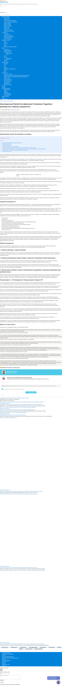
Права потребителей (6, 16)
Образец (5, 67)
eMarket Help (4, 2)
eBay (5, 55)
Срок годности (6, 28)
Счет (5, 66)
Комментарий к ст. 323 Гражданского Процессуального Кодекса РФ (15, 150)
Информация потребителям (9, 31)
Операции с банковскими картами (10, 46)
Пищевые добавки (7, 23)
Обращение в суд (7, 89)
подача (16, 397)
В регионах (4, 665)
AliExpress (5, 57)
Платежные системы (6, 40)
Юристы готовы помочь (7, 151)
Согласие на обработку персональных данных (10, 657)
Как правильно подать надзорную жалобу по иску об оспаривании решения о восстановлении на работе (21, 404)
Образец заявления (7, 93)
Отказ (5, 64)
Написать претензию (8, 38)
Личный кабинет (9, 58)
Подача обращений (7, 94)
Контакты (4, 655)
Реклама (3, 663)
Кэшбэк (5, 45)
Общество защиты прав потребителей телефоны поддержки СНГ (16, 76)
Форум (3, 97)
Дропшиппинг (6, 59)
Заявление (6, 63)
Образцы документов (8, 25)
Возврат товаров (5, 62)
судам (27, 397)
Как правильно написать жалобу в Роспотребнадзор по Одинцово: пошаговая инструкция (18, 567)
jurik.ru (5, 12)
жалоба (13, 397)
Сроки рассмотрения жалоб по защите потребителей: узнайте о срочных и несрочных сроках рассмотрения (22, 643)
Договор (5, 70)
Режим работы (6, 83)
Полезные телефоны (8, 79)
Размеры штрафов (7, 24)
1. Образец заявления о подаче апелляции (10, 146)
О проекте (4, 659)
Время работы (6, 49)
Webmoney (6, 42)
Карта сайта (4, 661)
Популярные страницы (6, 652)
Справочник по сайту (6, 664)
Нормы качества (7, 19)
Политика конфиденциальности (8, 656)
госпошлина (8, 397)
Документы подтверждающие (9, 68)
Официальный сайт (7, 81)
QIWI (5, 41)
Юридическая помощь (6, 88)
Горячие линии (4, 72)
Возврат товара (7, 27)
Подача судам (21, 397)
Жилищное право (9, 53)
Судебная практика (7, 51)
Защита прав (6, 33)
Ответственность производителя (10, 20)
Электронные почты (7, 80)
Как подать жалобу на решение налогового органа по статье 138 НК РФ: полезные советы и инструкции (21, 491)
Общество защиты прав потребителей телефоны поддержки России (16, 75)
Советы (7, 54)
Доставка (4, 87)
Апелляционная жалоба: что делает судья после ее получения (13, 414)
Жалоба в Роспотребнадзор (9, 36)
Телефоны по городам (8, 74)
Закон (5, 71)
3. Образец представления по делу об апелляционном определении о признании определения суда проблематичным (24, 148)
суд (25, 397)
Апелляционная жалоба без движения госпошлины (12, 142)
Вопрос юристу (5, 98)
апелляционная (3, 397)
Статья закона (4, 32)
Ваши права (6, 92)
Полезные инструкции (8, 29)
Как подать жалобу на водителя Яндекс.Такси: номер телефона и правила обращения (17, 409)
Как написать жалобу (8, 37)
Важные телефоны (5, 96)
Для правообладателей (6, 660)
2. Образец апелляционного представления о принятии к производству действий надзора (19, 147)
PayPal (5, 44)
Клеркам (3, 85)
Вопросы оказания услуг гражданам (10, 21)
